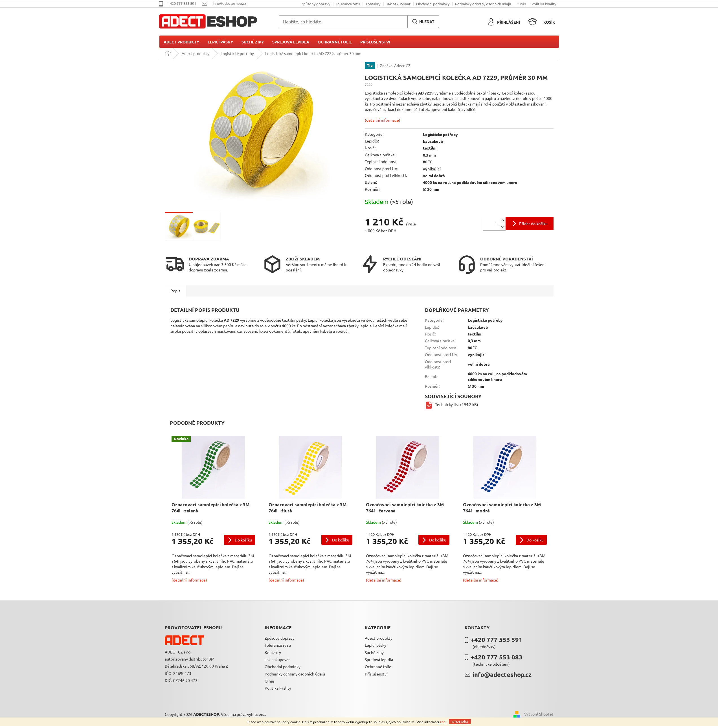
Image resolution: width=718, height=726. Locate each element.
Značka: (395, 65)
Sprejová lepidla (379, 659)
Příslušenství (376, 673)
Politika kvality (544, 3)
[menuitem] (181, 42)
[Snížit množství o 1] (503, 227)
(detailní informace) (382, 119)
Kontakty (372, 3)
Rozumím (460, 722)
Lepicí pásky (375, 645)
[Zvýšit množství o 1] (503, 220)
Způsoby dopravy (315, 3)
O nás (521, 3)
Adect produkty (378, 638)
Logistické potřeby (440, 134)
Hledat (426, 21)
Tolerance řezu (348, 3)
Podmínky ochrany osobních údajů (483, 3)
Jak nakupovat (398, 3)
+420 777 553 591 (496, 639)
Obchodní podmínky (432, 3)
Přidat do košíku (533, 223)
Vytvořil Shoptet (539, 713)
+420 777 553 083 (496, 657)
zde (442, 722)
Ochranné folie (378, 666)
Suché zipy (374, 652)
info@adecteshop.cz (502, 674)
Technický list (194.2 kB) (456, 404)
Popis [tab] (175, 290)
